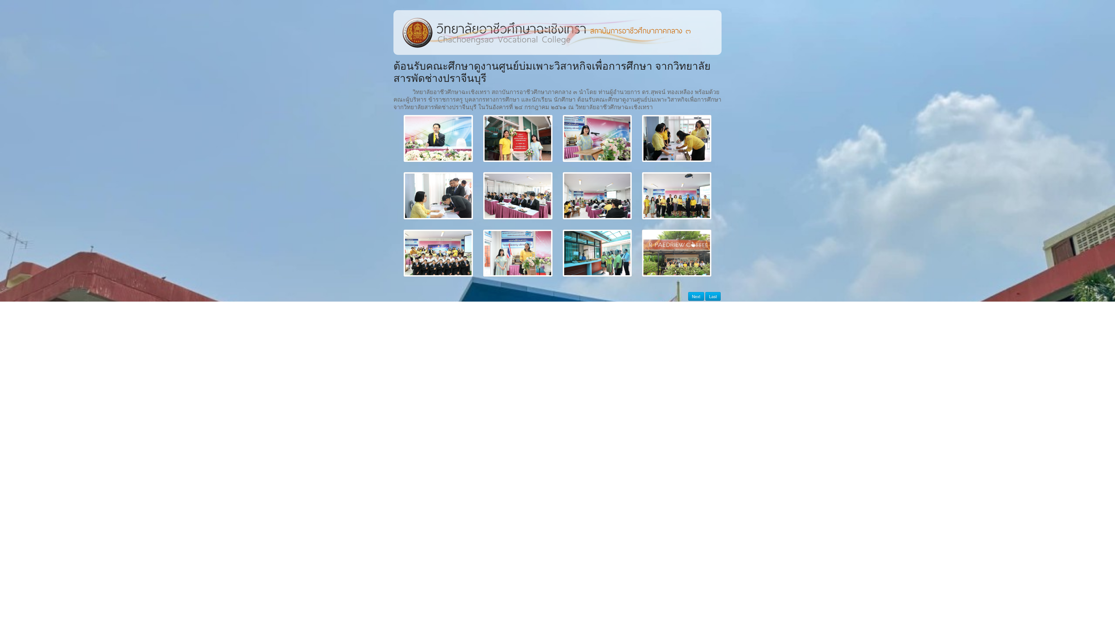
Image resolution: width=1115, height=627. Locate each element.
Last (713, 296)
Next (696, 296)
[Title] (438, 138)
